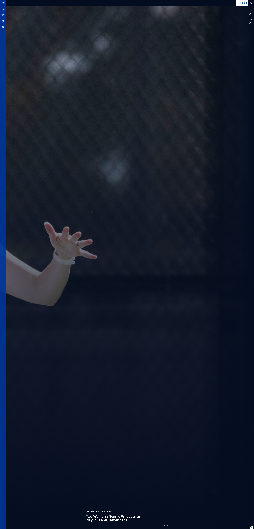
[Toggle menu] (3, 523)
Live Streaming (61, 3)
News (30, 3)
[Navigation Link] (3, 9)
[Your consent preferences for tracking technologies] (251, 527)
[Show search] (251, 3)
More (69, 3)
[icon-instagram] (250, 18)
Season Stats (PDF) (49, 3)
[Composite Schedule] (3, 15)
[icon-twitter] (250, 13)
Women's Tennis (14, 3)
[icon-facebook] (250, 9)
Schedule (38, 3)
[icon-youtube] (250, 22)
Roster (24, 3)
